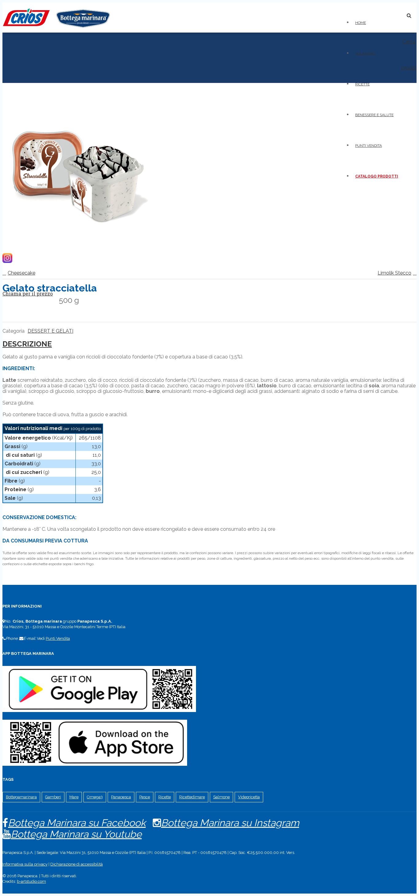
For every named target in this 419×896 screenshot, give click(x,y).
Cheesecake (21, 273)
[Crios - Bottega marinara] (56, 30)
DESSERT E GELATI (50, 331)
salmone (221, 797)
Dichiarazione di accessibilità (76, 864)
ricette (164, 797)
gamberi (53, 797)
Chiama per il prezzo (27, 293)
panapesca (121, 797)
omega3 (95, 797)
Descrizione (27, 344)
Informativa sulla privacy (25, 864)
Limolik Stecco (394, 273)
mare (74, 797)
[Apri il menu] (392, 14)
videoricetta (249, 797)
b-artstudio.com (31, 881)
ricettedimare (192, 797)
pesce (144, 797)
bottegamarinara (21, 797)
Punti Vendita (58, 638)
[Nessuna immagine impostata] (79, 244)
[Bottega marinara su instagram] (7, 261)
